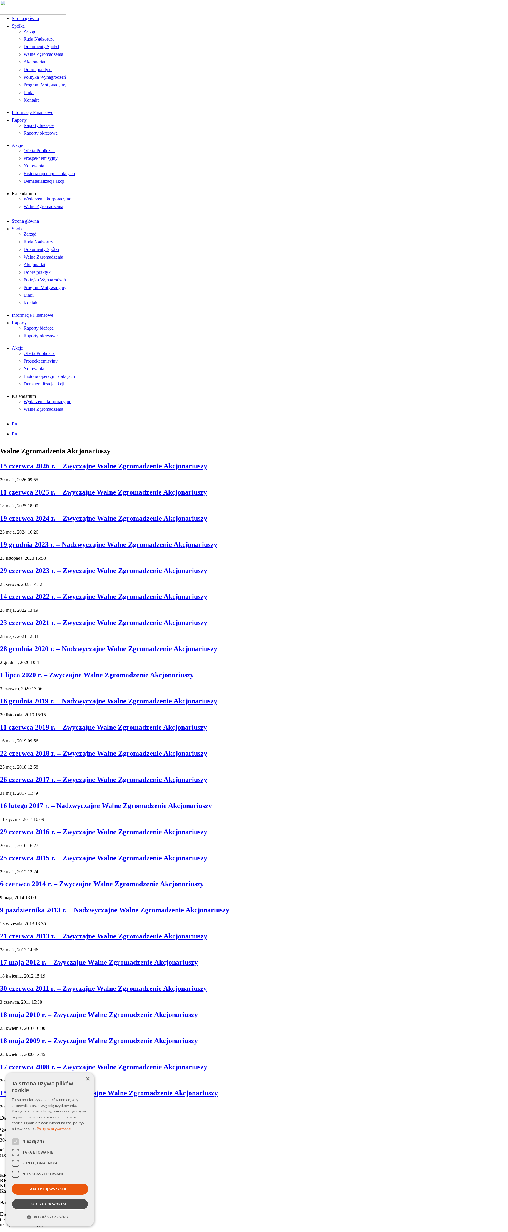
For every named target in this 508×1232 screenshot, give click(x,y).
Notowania (34, 165)
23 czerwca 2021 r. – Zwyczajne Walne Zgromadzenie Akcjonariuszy (103, 622)
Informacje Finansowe (32, 112)
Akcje (17, 145)
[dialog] (50, 1149)
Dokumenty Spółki (41, 46)
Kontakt (31, 100)
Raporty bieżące (39, 125)
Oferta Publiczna (39, 150)
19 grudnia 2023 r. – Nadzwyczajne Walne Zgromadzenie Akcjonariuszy (108, 544)
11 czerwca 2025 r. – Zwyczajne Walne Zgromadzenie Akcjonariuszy (103, 492)
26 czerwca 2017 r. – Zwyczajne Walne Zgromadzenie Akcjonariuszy (103, 779)
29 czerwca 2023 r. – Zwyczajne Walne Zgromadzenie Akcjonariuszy (103, 570)
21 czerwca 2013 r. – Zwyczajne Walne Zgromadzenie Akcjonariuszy (103, 936)
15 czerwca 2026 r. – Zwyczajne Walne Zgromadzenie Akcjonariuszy (103, 466)
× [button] (87, 1079)
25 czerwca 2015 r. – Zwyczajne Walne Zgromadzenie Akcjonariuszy (103, 858)
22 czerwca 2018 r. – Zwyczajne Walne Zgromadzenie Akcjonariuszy (103, 753)
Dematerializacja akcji (44, 181)
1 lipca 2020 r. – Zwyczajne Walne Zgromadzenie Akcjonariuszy (97, 675)
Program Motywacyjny (45, 84)
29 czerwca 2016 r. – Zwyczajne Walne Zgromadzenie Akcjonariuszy (103, 832)
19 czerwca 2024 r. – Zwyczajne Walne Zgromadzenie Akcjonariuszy (103, 518)
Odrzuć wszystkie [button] (49, 1203)
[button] (50, 1216)
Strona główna (25, 18)
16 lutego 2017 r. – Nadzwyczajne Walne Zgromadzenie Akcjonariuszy (106, 805)
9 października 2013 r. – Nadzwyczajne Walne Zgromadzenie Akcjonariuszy (114, 910)
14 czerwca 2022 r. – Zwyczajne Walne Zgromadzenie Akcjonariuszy (103, 596)
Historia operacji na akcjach (49, 173)
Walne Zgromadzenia (43, 54)
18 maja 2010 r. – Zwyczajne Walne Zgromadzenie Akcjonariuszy (99, 1014)
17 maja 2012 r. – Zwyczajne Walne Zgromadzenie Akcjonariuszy (99, 962)
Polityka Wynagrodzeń (45, 77)
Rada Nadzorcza (39, 38)
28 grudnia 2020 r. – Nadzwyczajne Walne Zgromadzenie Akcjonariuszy (108, 649)
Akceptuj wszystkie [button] (50, 1188)
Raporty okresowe (41, 132)
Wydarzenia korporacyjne (47, 198)
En (14, 423)
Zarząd (30, 31)
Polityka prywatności (54, 1128)
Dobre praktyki (38, 69)
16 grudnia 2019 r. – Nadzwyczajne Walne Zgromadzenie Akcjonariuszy (108, 701)
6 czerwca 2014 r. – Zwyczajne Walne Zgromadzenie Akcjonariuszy (102, 884)
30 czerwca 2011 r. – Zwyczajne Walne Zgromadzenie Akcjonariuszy (103, 988)
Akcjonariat (34, 61)
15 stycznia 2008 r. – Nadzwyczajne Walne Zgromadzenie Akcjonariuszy (109, 1093)
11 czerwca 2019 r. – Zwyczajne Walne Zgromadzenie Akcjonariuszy (103, 727)
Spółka (18, 26)
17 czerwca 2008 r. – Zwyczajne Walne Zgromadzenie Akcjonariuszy (103, 1067)
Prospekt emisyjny (41, 158)
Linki (29, 92)
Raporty (19, 120)
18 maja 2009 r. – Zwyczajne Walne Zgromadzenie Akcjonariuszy (99, 1041)
